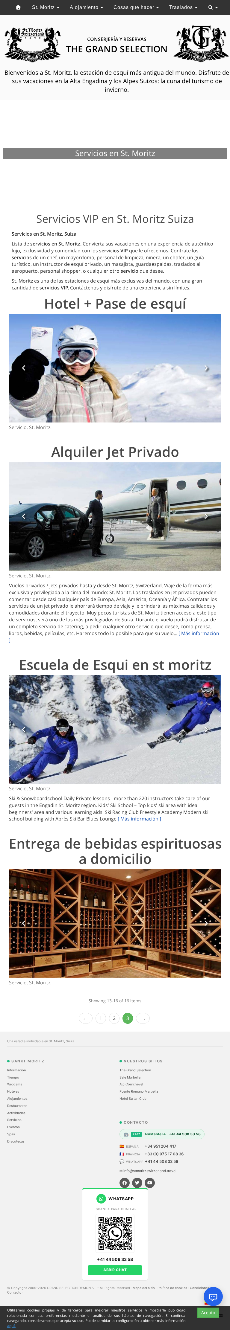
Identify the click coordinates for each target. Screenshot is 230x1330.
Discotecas (16, 1141)
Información (16, 1070)
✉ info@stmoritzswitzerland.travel (147, 1171)
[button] (24, 368)
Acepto (208, 1312)
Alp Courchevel (131, 1084)
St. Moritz (44, 7)
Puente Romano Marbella (138, 1091)
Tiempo (13, 1077)
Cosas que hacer (135, 7)
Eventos (13, 1127)
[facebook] (124, 1183)
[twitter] (137, 1183)
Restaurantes (17, 1106)
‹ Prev (86, 1018)
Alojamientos (17, 1098)
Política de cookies (173, 1288)
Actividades (16, 1113)
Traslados (181, 7)
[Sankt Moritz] (18, 7)
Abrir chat (115, 1270)
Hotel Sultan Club (132, 1098)
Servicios (14, 1120)
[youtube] (150, 1183)
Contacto (14, 1292)
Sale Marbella (129, 1077)
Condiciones (200, 1288)
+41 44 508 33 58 (161, 1161)
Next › (143, 1018)
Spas (11, 1134)
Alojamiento (85, 7)
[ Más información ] (139, 818)
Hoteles (13, 1091)
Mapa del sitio (144, 1288)
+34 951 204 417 (160, 1146)
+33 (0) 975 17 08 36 (164, 1153)
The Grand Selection (135, 1070)
